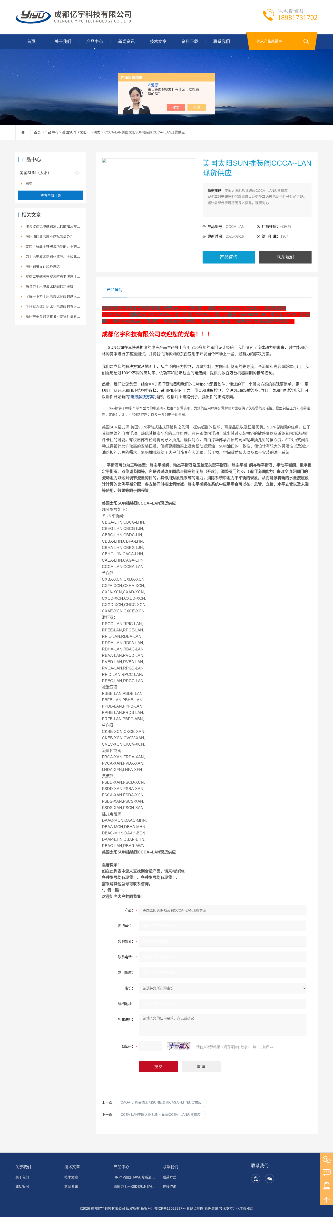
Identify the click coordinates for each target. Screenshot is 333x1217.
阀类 (97, 132)
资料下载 (190, 41)
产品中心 (94, 41)
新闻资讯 (126, 41)
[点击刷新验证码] (179, 1046)
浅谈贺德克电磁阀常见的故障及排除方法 (53, 226)
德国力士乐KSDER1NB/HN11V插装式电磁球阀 (135, 1186)
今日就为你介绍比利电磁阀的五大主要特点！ (53, 306)
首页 (31, 41)
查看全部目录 (50, 195)
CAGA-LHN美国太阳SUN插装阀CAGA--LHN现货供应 (161, 1102)
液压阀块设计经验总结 (43, 266)
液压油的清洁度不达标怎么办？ (49, 236)
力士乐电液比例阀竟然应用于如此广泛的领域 (53, 256)
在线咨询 (169, 1186)
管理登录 (211, 1208)
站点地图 (197, 1208)
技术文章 (158, 41)
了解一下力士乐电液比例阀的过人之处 (53, 296)
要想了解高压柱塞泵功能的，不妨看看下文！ (53, 246)
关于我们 (63, 41)
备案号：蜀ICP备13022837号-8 (165, 1208)
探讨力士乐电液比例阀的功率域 (49, 286)
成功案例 (22, 1186)
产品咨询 (228, 257)
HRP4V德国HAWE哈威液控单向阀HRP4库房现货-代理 (135, 1177)
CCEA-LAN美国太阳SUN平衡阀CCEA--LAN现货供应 (161, 1114)
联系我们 (221, 41)
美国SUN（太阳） (76, 132)
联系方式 (169, 1177)
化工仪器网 (244, 1208)
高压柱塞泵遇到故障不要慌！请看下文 (53, 316)
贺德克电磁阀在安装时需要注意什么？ (53, 276)
